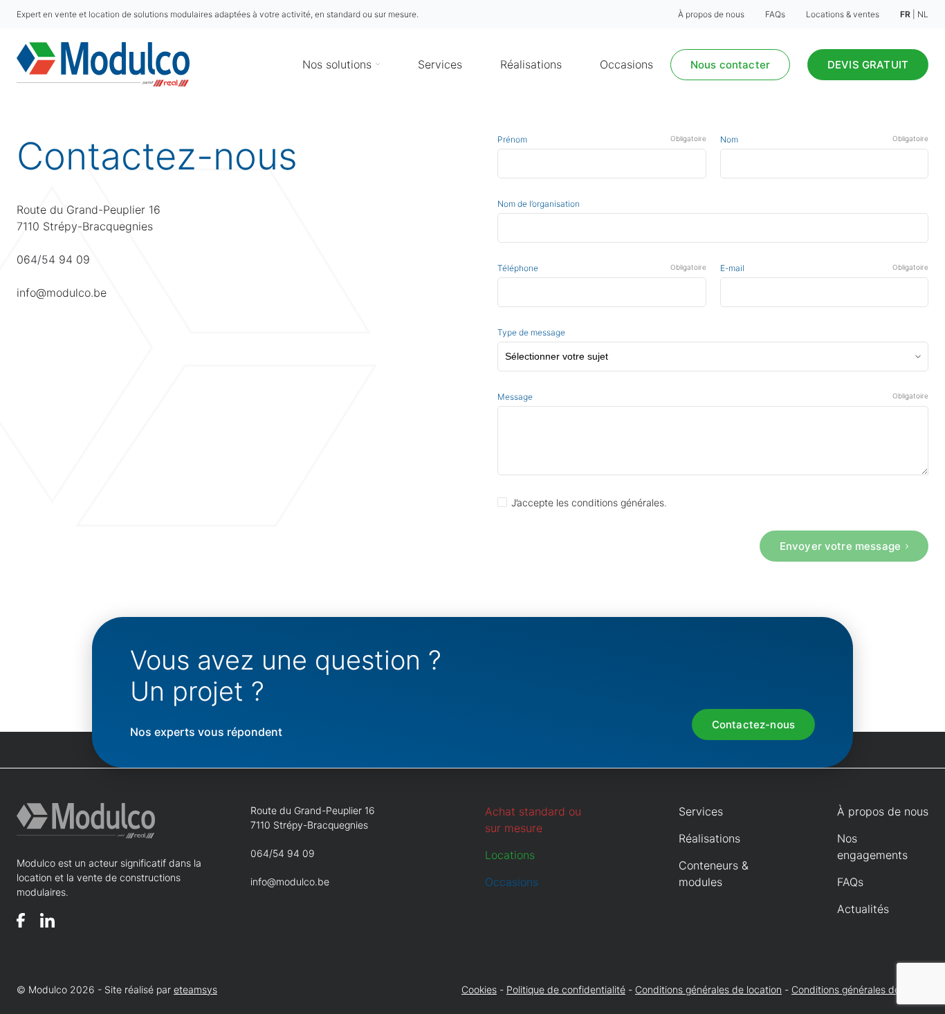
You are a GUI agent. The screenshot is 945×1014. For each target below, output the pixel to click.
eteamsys (195, 989)
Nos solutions (336, 64)
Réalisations (531, 64)
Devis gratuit (867, 64)
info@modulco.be (62, 292)
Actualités (863, 909)
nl (922, 14)
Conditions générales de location (708, 989)
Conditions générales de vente (859, 989)
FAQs (775, 14)
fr (905, 14)
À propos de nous (711, 14)
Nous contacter (730, 64)
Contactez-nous (753, 724)
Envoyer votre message (840, 546)
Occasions (626, 64)
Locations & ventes (842, 14)
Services (440, 64)
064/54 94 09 (53, 259)
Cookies (479, 989)
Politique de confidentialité (565, 989)
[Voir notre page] (21, 920)
